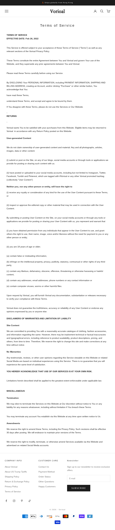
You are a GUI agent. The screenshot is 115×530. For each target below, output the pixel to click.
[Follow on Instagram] (14, 500)
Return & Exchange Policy (17, 481)
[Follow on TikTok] (29, 500)
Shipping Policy (12, 476)
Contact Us (43, 467)
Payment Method (46, 472)
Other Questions (46, 481)
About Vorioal (11, 467)
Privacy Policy (11, 486)
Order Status (44, 476)
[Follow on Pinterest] (21, 500)
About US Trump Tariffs (16, 472)
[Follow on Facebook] (6, 500)
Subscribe (78, 488)
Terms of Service (13, 491)
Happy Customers (47, 486)
